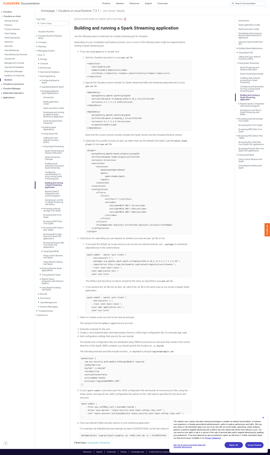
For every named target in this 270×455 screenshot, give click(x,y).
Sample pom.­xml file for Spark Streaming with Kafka (54, 202)
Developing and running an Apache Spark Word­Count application (53, 114)
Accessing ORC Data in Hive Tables (53, 229)
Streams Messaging (49, 307)
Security (43, 294)
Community (163, 3)
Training (123, 452)
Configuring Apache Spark (50, 81)
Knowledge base (137, 452)
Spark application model (51, 103)
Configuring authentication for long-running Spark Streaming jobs (53, 175)
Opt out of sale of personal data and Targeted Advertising (189, 446)
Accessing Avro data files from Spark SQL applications (52, 236)
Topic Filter (41, 19)
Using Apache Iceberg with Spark (53, 263)
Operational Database (49, 72)
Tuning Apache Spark (51, 275)
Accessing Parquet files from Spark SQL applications (53, 245)
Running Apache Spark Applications (52, 269)
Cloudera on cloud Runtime (75, 11)
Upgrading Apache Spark (53, 87)
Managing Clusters (46, 51)
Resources (134, 3)
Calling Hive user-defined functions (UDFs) (51, 140)
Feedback (267, 230)
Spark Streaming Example (52, 158)
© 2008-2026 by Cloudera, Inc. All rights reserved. (168, 452)
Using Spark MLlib (51, 251)
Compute (44, 63)
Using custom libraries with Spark (53, 256)
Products (106, 3)
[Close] (263, 418)
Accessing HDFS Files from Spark (52, 222)
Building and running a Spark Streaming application (54, 185)
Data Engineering (47, 76)
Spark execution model (53, 108)
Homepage (48, 11)
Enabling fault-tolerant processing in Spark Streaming (54, 165)
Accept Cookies (254, 445)
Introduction (48, 97)
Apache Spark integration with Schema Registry (52, 281)
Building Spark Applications (49, 128)
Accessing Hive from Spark (52, 216)
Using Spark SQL (50, 134)
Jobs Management (48, 302)
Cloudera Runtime (46, 32)
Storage (43, 59)
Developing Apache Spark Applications (50, 92)
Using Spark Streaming (53, 146)
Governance (45, 298)
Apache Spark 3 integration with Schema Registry (52, 193)
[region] (218, 434)
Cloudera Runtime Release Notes (50, 37)
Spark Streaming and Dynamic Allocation (54, 152)
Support (148, 3)
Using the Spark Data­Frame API (53, 122)
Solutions (120, 3)
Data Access (45, 68)
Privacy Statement (213, 438)
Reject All (234, 445)
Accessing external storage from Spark (52, 209)
